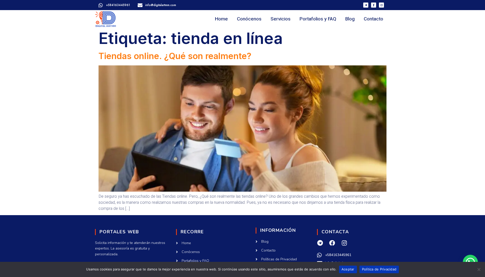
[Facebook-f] (373, 5)
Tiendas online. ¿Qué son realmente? (175, 56)
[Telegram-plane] (365, 5)
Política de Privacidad (379, 269)
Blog (350, 18)
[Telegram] (320, 243)
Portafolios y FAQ (318, 18)
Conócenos (249, 18)
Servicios (280, 18)
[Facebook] (332, 243)
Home (221, 18)
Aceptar (348, 269)
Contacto (373, 18)
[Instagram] (381, 5)
